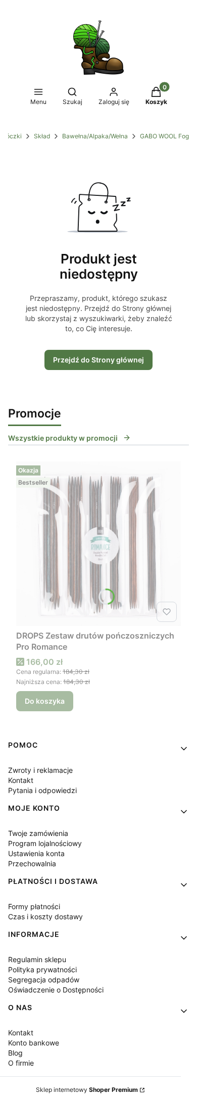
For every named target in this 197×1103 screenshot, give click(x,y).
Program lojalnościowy (45, 843)
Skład (42, 136)
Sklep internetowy (87, 1089)
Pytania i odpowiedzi (42, 790)
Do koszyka (45, 701)
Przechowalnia (32, 863)
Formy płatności (34, 906)
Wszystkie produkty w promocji (63, 438)
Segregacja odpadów (43, 979)
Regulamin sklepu (37, 959)
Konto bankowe (33, 1042)
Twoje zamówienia (38, 833)
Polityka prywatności (42, 969)
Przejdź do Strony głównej (98, 359)
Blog (15, 1052)
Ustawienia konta (36, 853)
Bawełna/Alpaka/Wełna (95, 136)
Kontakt (20, 780)
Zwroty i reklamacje (40, 770)
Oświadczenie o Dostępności (56, 989)
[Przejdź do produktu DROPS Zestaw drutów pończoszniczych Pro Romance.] (98, 543)
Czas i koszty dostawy (45, 916)
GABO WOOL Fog (164, 136)
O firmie (21, 1063)
